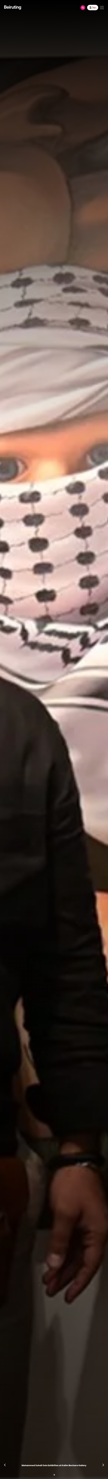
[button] (103, 1465)
